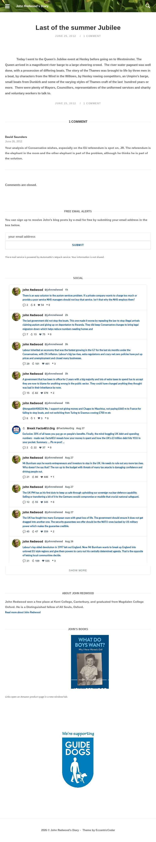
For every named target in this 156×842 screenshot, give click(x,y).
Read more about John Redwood (23, 612)
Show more (78, 570)
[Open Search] (148, 6)
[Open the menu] (7, 6)
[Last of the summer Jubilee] (79, 665)
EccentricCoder (105, 830)
